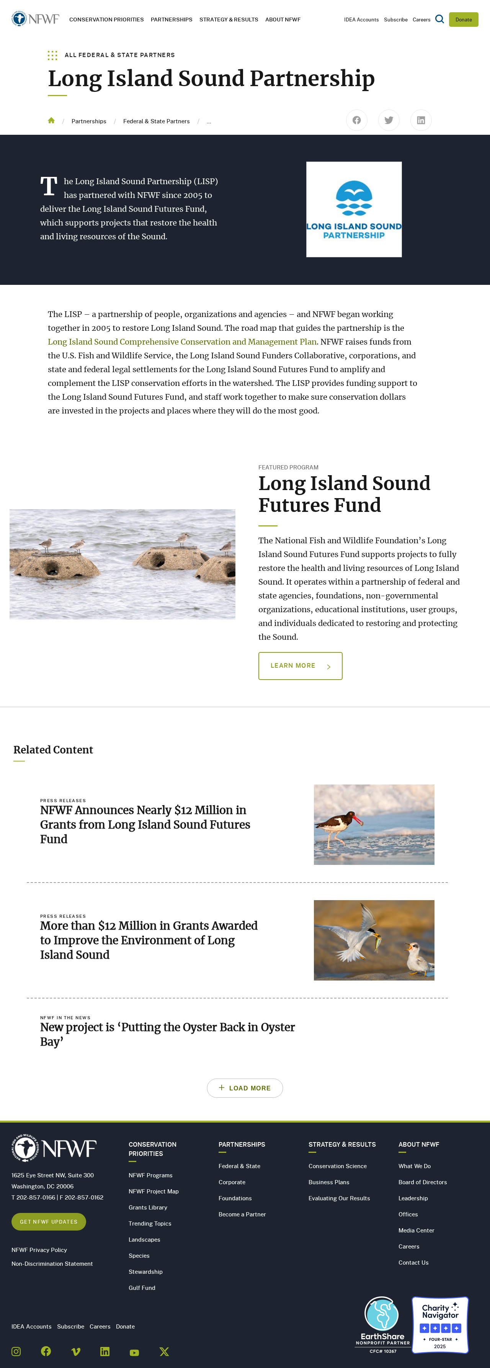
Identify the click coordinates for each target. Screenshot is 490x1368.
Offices (408, 1214)
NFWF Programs (151, 1175)
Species (139, 1255)
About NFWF (419, 1144)
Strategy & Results (228, 19)
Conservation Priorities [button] (106, 19)
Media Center (416, 1230)
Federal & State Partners (156, 121)
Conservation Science (338, 1166)
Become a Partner (242, 1214)
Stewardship (146, 1271)
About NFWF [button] (283, 19)
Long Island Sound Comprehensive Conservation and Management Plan (182, 342)
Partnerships (172, 19)
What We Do (415, 1166)
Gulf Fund (142, 1287)
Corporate (232, 1182)
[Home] (35, 21)
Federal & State (239, 1166)
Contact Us (414, 1262)
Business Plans (329, 1182)
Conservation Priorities (152, 1149)
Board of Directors (423, 1182)
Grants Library (148, 1207)
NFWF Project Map (154, 1191)
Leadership (413, 1198)
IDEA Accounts (361, 19)
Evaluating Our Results (339, 1198)
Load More (250, 1088)
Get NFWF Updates (49, 1221)
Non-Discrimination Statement (52, 1263)
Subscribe (396, 19)
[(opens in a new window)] (16, 1349)
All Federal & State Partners (119, 55)
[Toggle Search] (439, 20)
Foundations (235, 1198)
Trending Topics (150, 1223)
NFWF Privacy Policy (39, 1249)
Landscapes (144, 1239)
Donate (464, 19)
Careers (422, 19)
